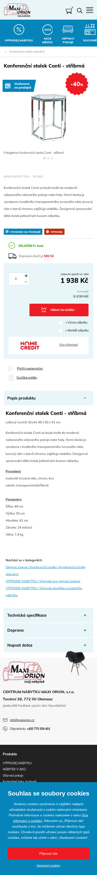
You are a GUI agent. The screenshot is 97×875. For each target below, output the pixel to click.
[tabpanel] (48, 116)
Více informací (68, 344)
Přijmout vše (48, 853)
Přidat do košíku (62, 310)
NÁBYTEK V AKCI (14, 769)
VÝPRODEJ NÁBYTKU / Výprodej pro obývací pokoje (43, 581)
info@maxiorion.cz (22, 720)
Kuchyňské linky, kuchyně (19, 781)
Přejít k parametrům (30, 368)
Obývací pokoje (13, 775)
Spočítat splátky (26, 377)
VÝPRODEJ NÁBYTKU (17, 763)
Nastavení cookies (48, 865)
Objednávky (30, 729)
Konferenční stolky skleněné (26, 51)
